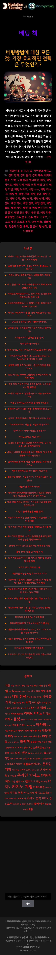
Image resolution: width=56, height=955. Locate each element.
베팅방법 (10, 217)
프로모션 (30, 804)
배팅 (39, 731)
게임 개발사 (34, 686)
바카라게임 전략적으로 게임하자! (29, 648)
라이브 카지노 (33, 713)
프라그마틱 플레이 (19, 804)
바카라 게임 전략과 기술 (29, 567)
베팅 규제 (42, 185)
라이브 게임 (25, 708)
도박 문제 (22, 180)
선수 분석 (21, 217)
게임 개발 (25, 686)
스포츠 (43, 217)
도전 (49, 703)
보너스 (16, 742)
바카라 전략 (23, 731)
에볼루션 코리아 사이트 (29, 487)
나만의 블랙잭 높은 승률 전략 (29, 511)
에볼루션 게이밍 (14, 764)
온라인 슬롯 (12, 776)
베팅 (42, 180)
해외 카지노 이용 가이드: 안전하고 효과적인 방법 (29, 350)
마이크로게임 (32, 941)
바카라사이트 (29, 947)
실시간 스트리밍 (16, 758)
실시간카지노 (37, 758)
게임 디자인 (26, 691)
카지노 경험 (16, 792)
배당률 (33, 730)
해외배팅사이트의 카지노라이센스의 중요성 (29, 623)
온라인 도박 (25, 770)
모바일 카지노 (19, 725)
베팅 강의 (18, 185)
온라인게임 (15, 770)
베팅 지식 (16, 208)
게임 (7, 685)
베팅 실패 (38, 198)
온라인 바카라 (34, 770)
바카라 (41, 725)
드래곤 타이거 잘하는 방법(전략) (29, 338)
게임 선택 (7, 697)
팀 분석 (34, 226)
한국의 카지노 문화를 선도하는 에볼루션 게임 (29, 546)
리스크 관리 (32, 720)
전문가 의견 (15, 226)
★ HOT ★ (26, 171)
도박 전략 (36, 702)
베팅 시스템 (28, 736)
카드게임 (44, 782)
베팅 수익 (15, 198)
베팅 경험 (30, 185)
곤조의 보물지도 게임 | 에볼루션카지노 (29, 322)
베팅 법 (13, 194)
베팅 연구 (28, 203)
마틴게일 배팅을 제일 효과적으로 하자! (29, 574)
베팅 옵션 (37, 736)
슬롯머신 (37, 747)
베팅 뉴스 (34, 189)
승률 (7, 753)
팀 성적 (43, 226)
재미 (22, 782)
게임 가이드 (16, 686)
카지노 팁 (47, 798)
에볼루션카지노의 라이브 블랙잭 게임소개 (29, 403)
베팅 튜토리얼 (21, 212)
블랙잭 (25, 741)
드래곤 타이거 (10, 708)
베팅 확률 (45, 212)
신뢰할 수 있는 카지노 (35, 753)
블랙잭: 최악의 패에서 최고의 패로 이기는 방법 (29, 418)
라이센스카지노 (42, 171)
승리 (12, 753)
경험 (14, 703)
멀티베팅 (34, 180)
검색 (28, 891)
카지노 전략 (34, 798)
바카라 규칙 (13, 731)
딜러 (18, 708)
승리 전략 (21, 752)
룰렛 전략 (24, 719)
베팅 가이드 (18, 736)
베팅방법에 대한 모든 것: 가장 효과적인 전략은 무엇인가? (28, 58)
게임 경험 (43, 686)
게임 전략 (19, 696)
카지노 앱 (22, 799)
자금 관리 (15, 782)
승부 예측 (37, 222)
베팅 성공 (36, 194)
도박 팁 (44, 703)
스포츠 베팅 (19, 747)
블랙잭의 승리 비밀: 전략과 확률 (29, 617)
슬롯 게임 (28, 747)
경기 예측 (37, 175)
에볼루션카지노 (32, 763)
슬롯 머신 (46, 748)
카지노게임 (39, 787)
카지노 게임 (22, 787)
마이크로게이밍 (43, 719)
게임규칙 (18, 691)
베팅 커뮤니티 (40, 208)
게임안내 (14, 171)
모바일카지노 (31, 725)
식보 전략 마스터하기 (29, 344)
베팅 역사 (16, 203)
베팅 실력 (27, 198)
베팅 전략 (40, 203)
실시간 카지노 (27, 758)
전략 (27, 781)
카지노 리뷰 (28, 793)
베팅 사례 (24, 194)
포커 (9, 803)
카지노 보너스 (42, 793)
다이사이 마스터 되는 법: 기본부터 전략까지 (29, 425)
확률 (31, 809)
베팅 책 (27, 208)
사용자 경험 (47, 742)
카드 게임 (35, 781)
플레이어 (39, 803)
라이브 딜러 (38, 707)
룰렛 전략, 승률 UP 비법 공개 (29, 552)
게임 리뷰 (35, 691)
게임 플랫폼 (37, 697)
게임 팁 (29, 697)
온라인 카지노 (28, 775)
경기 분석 (25, 175)
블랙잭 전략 (35, 742)
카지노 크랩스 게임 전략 (29, 437)
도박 (13, 180)
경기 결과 (13, 175)
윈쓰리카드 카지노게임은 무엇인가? (29, 431)
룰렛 (16, 719)
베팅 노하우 (20, 189)
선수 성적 (33, 217)
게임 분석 (46, 691)
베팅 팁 (35, 212)
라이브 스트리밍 (17, 714)
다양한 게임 (20, 703)
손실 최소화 (10, 747)
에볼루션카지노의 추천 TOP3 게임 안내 (29, 471)
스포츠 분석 (23, 222)
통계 (25, 226)
